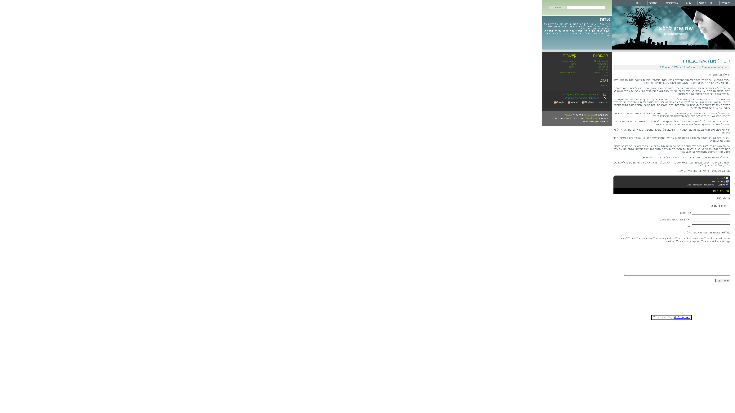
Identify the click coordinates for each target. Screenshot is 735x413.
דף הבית (725, 3)
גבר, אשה (603, 69)
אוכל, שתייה (602, 64)
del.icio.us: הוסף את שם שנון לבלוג (582, 98)
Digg (689, 185)
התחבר (653, 3)
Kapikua (568, 115)
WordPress (672, 3)
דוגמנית (572, 67)
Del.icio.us (709, 185)
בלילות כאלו (602, 67)
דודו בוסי (572, 69)
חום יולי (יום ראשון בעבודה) (706, 60)
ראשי (714, 181)
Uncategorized (601, 61)
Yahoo (574, 102)
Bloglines (589, 102)
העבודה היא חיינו (600, 72)
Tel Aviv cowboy (568, 61)
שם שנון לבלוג (676, 28)
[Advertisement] (663, 305)
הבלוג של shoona (568, 72)
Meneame (697, 185)
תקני (706, 3)
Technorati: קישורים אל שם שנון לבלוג (580, 94)
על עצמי (604, 86)
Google (560, 102)
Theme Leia (589, 115)
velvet (573, 64)
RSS (638, 3)
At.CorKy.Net (682, 317)
